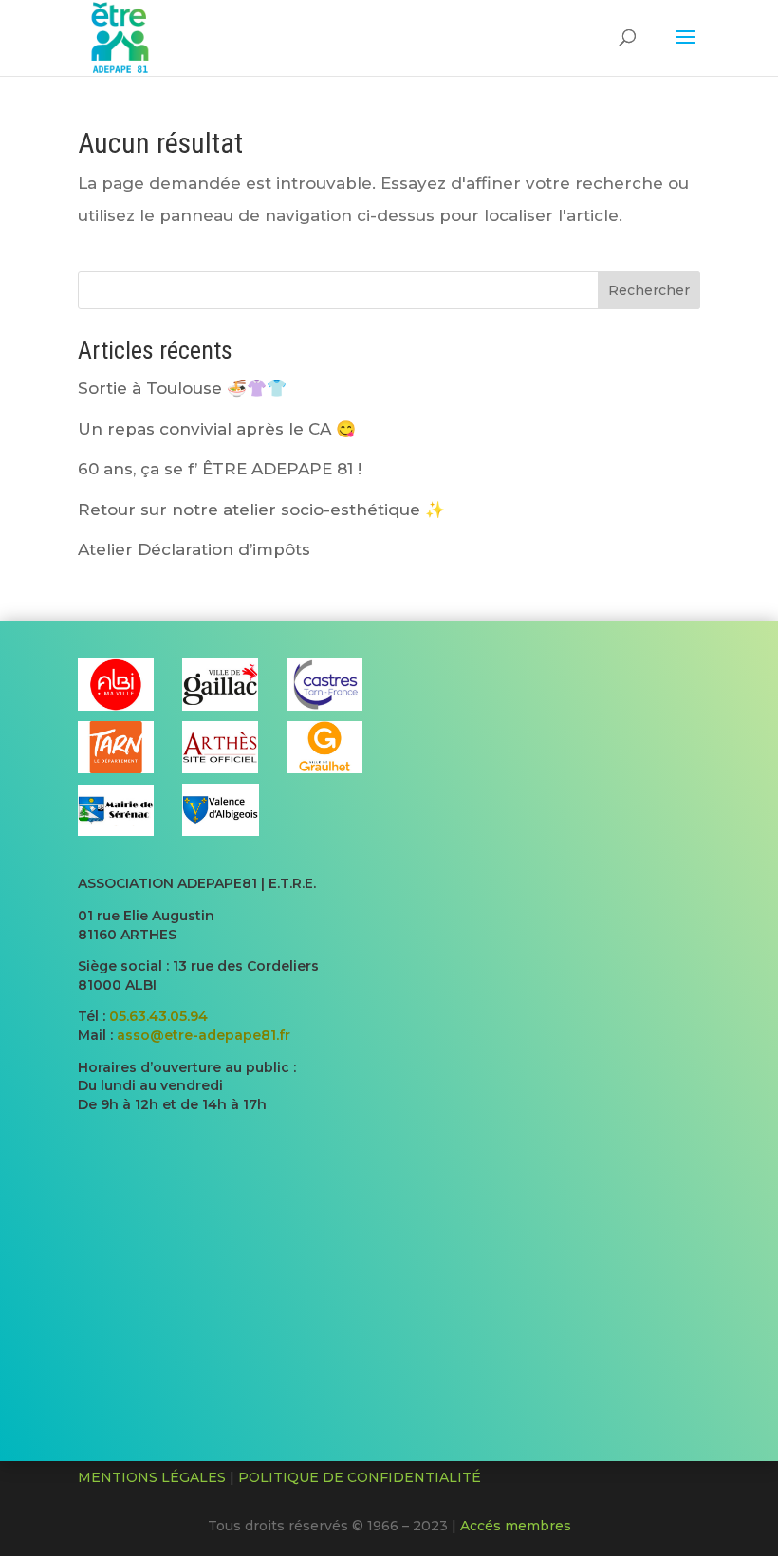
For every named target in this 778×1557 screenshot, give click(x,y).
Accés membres (515, 1525)
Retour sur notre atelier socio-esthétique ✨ (261, 509)
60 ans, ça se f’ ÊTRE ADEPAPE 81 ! (219, 468)
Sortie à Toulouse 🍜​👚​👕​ (182, 388)
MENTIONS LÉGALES (152, 1477)
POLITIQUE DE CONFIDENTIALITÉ (359, 1477)
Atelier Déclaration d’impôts (194, 549)
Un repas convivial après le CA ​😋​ (217, 428)
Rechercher (649, 290)
